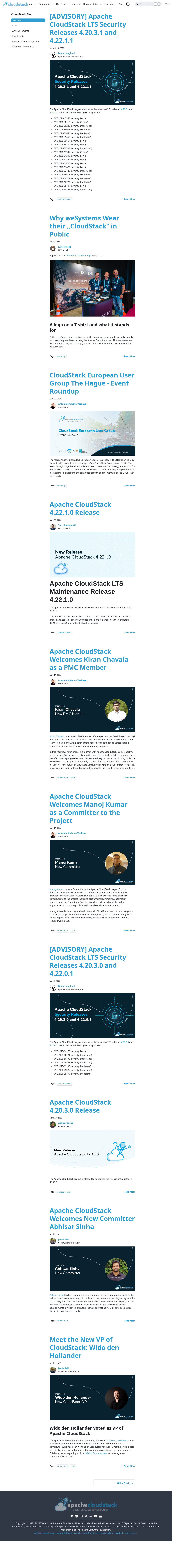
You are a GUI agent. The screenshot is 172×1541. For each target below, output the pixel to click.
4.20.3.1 (125, 109)
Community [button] (45, 4)
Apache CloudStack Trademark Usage (53, 1532)
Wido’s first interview (96, 1453)
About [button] (30, 4)
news (73, 777)
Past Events (18, 36)
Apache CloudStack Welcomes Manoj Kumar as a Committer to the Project (88, 808)
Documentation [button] (91, 4)
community (62, 777)
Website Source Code (127, 1532)
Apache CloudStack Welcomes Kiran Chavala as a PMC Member (89, 659)
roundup (61, 356)
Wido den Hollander (117, 1440)
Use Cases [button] (61, 4)
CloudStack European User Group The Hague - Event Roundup (92, 383)
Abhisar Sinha (57, 1295)
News (15, 25)
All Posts (16, 20)
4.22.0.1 (53, 1045)
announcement (64, 199)
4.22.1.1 (53, 112)
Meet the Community (23, 46)
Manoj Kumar (56, 889)
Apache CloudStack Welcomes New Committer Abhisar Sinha (92, 1218)
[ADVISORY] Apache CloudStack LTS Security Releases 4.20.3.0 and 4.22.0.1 (88, 961)
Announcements (20, 30)
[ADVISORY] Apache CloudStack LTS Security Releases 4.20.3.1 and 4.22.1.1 (88, 28)
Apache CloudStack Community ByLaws (94, 1532)
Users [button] (75, 4)
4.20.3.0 (125, 1042)
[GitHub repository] (128, 4)
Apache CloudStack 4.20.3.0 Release (80, 1106)
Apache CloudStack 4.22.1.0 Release (80, 508)
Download (110, 4)
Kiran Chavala (56, 736)
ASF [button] (167, 4)
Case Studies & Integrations (26, 41)
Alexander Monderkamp (78, 255)
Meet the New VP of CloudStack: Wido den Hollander (84, 1347)
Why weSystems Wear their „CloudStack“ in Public (84, 226)
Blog (121, 4)
